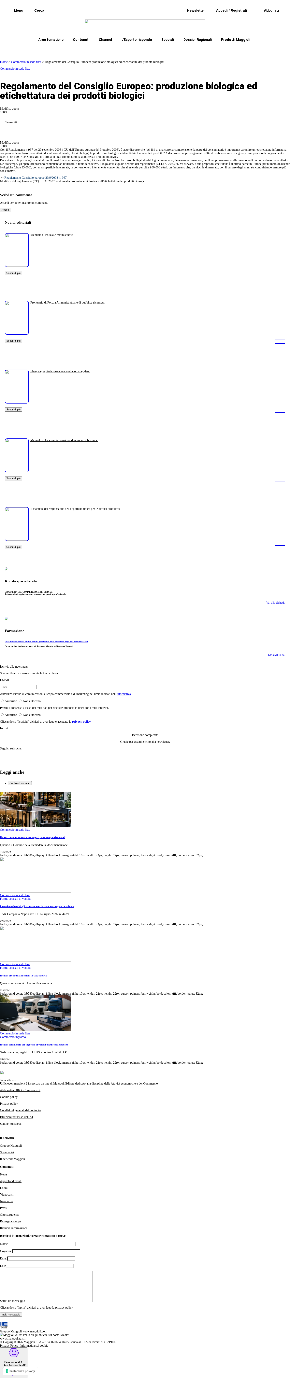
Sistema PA (7, 1152)
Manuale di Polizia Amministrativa (51, 234)
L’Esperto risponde (137, 39)
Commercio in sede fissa (26, 62)
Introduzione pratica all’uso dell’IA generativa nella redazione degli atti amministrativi (46, 641)
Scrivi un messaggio (12, 1300)
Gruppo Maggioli (11, 1145)
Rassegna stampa (10, 1221)
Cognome (6, 1251)
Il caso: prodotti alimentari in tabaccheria (23, 975)
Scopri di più (13, 273)
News (3, 1174)
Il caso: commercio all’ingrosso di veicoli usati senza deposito (34, 1044)
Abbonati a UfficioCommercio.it (20, 1090)
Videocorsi (6, 1194)
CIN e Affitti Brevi (233, 49)
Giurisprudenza (9, 1214)
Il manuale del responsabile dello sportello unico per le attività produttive (75, 508)
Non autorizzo (32, 701)
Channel (105, 39)
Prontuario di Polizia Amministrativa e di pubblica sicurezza (67, 302)
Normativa (6, 1201)
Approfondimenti (11, 1181)
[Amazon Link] (280, 341)
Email (3, 1258)
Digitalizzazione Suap (132, 49)
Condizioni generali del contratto (20, 1110)
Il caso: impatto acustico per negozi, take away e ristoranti (32, 837)
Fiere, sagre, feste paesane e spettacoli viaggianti (60, 371)
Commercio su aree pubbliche (87, 49)
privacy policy (81, 721)
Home (4, 62)
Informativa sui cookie (34, 1345)
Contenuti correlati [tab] (19, 783)
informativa (124, 694)
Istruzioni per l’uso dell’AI (16, 1117)
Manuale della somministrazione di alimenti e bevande (64, 440)
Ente (3, 1265)
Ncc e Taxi (203, 49)
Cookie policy (9, 1097)
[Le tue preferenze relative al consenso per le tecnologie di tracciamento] (20, 1371)
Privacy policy (9, 1103)
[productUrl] (17, 265)
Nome (4, 1243)
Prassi (3, 1208)
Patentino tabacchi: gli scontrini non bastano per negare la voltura (37, 906)
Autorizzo (11, 701)
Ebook (4, 1187)
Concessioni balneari (171, 49)
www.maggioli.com (34, 1331)
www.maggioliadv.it (12, 1338)
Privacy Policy (9, 1345)
